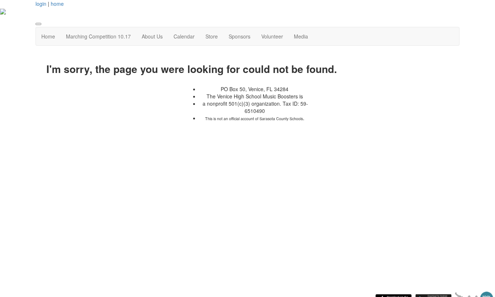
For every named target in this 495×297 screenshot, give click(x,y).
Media (301, 36)
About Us (152, 36)
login (41, 3)
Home (48, 36)
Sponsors (239, 36)
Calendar (184, 36)
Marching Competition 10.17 (98, 36)
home (57, 3)
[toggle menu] (38, 24)
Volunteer (272, 36)
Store (211, 36)
